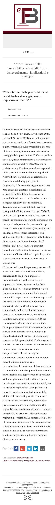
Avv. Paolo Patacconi (25, 458)
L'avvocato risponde (42, 461)
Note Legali (20, 493)
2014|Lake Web (33, 493)
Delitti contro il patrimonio (12, 461)
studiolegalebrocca (19, 115)
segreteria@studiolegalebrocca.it (39, 490)
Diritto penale (28, 461)
